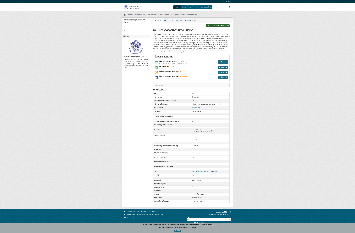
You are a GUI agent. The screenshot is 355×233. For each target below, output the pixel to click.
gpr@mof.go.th (196, 108)
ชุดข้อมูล (177, 7)
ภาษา (188, 217)
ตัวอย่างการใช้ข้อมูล (206, 7)
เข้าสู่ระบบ (228, 1)
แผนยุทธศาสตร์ (159, 85)
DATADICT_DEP (163, 67)
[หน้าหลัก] (125, 15)
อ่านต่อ (125, 70)
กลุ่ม (190, 7)
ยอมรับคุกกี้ (177, 231)
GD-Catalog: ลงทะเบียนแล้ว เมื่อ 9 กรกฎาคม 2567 (218, 26)
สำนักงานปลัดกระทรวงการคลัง (158, 15)
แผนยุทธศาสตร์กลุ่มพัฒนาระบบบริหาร (184, 15)
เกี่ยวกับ (196, 7)
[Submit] (230, 7)
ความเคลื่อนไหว (177, 21)
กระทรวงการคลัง (140, 15)
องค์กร (184, 7)
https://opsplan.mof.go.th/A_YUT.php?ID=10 (204, 172)
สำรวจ (222, 62)
